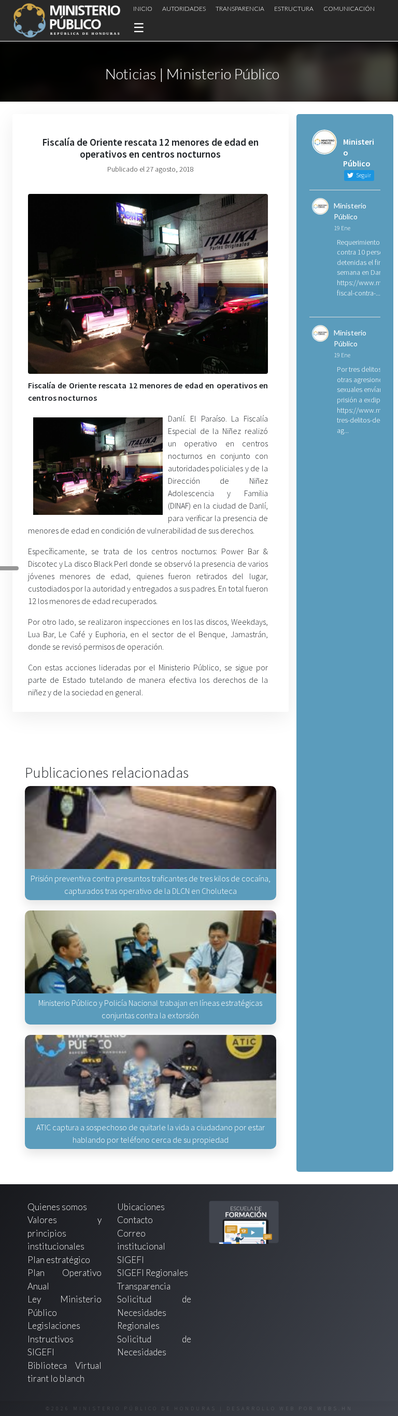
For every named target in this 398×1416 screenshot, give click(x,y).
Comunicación (349, 8)
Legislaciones (53, 1325)
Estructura (294, 8)
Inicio (142, 8)
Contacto (135, 1219)
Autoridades (184, 8)
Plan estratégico (59, 1259)
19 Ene (342, 228)
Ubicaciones (141, 1206)
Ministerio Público (350, 211)
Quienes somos (57, 1206)
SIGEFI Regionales (152, 1272)
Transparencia (240, 8)
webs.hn (335, 1408)
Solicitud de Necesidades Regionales (154, 1312)
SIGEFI (130, 1259)
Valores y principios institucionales (64, 1233)
